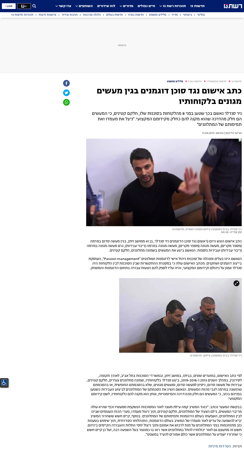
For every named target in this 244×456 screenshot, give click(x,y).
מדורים (128, 6)
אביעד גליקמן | (232, 133)
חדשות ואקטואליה (216, 81)
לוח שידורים (106, 6)
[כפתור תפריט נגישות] (4, 382)
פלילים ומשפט (175, 81)
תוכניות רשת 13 (174, 6)
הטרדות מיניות (219, 446)
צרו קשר (65, 6)
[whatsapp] (66, 102)
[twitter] (66, 92)
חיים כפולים (146, 6)
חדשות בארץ (195, 81)
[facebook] (66, 83)
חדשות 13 (197, 6)
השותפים (86, 6)
